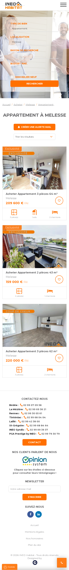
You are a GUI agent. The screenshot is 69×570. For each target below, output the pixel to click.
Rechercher (34, 83)
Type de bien (18, 23)
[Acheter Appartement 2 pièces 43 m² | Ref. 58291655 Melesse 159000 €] (34, 246)
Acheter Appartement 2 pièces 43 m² (31, 272)
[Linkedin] (38, 514)
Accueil (34, 525)
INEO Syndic (16, 429)
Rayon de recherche (24, 50)
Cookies (11, 567)
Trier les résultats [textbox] (24, 136)
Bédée (13, 405)
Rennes (14, 413)
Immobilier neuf (26, 77)
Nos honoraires (34, 538)
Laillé (12, 421)
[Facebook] (30, 514)
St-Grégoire (16, 425)
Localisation (19, 37)
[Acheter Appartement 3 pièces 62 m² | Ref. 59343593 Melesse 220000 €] (34, 325)
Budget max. (18, 63)
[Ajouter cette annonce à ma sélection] (59, 201)
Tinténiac (15, 417)
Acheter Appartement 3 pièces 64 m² (32, 193)
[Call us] (62, 563)
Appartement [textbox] (19, 28)
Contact (34, 442)
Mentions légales (34, 531)
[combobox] (34, 28)
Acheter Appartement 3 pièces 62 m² (31, 351)
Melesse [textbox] (16, 41)
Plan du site (34, 544)
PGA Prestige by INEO (22, 433)
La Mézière (16, 409)
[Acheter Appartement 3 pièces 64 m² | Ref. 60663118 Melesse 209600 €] (34, 168)
